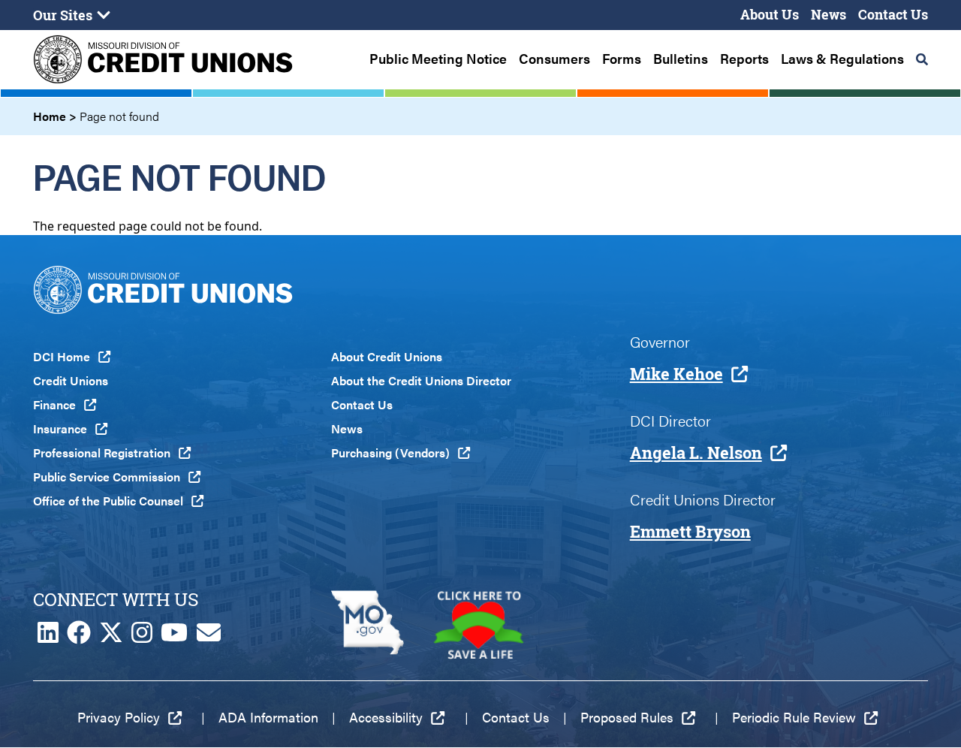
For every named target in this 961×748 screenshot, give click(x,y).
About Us (769, 14)
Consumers (554, 58)
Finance (54, 404)
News (828, 14)
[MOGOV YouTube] (174, 636)
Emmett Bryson (690, 531)
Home (49, 116)
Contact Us (893, 14)
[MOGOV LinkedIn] (48, 636)
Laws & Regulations (842, 58)
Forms (621, 58)
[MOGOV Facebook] (79, 636)
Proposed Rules (626, 716)
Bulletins (680, 58)
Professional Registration (101, 452)
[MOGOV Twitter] (111, 636)
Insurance (60, 428)
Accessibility (386, 716)
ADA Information (268, 716)
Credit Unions (70, 380)
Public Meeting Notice (438, 58)
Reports (744, 58)
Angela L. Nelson (696, 453)
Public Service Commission (106, 476)
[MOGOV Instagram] (141, 636)
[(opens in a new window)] (367, 624)
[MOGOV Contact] (209, 636)
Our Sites (62, 15)
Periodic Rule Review (794, 716)
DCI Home (61, 356)
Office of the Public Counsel (108, 500)
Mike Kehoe (676, 374)
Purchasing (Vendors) (390, 452)
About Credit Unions (386, 356)
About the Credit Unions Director (421, 380)
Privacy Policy (118, 716)
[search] (922, 59)
